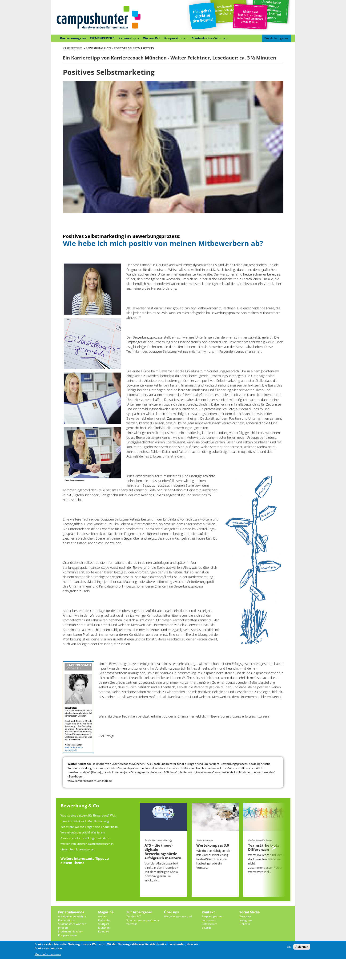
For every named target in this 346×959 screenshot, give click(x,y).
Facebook (245, 916)
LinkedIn (244, 924)
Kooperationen (176, 38)
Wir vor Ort (151, 38)
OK (289, 947)
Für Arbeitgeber (276, 38)
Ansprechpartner (212, 916)
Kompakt (103, 931)
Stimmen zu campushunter (142, 920)
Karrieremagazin (73, 38)
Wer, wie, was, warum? (178, 916)
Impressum (208, 920)
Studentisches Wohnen (210, 38)
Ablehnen (301, 946)
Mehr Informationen (48, 954)
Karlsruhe (104, 920)
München (104, 927)
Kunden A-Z (133, 916)
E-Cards (206, 927)
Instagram (245, 920)
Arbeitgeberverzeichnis (72, 916)
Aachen (102, 916)
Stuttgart (103, 924)
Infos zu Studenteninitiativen (70, 929)
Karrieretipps (128, 38)
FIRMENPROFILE (102, 38)
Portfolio (131, 924)
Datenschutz (209, 924)
